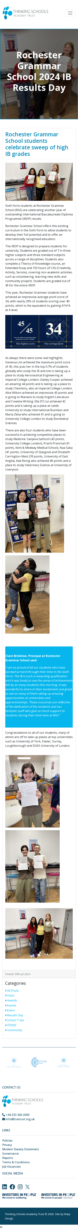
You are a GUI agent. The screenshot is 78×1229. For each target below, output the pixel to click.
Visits (10, 995)
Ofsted (11, 1025)
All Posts (13, 991)
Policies (7, 1140)
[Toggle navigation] (70, 13)
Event (11, 1010)
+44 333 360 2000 (17, 1115)
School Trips (15, 1020)
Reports (7, 1158)
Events (11, 1005)
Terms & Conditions (16, 1162)
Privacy (7, 1145)
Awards (12, 1000)
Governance (10, 1154)
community (14, 1030)
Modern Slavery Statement (20, 1149)
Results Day (15, 1015)
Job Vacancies (11, 1167)
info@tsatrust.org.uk (20, 1119)
